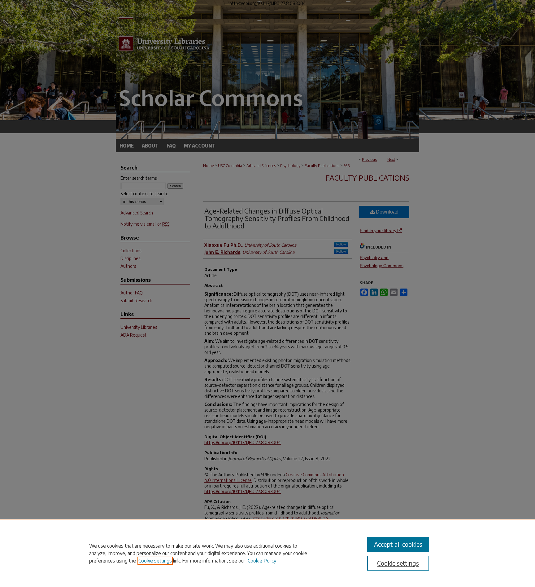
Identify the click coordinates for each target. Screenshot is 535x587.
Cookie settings (155, 561)
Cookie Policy (262, 561)
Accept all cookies (398, 544)
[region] (267, 553)
